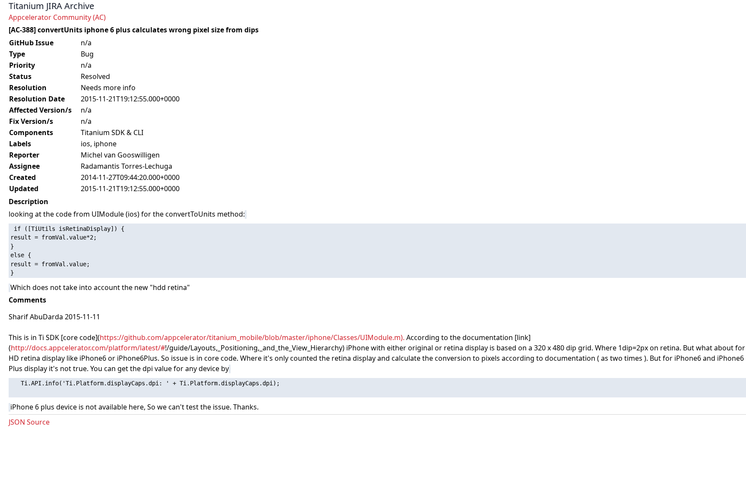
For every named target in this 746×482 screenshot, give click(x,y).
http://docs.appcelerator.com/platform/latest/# (88, 348)
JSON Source (29, 422)
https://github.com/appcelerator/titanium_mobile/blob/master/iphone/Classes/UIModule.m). (252, 337)
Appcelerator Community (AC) (57, 17)
